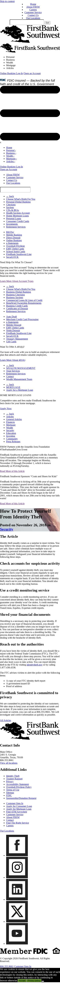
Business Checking (15, 294)
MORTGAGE (13, 387)
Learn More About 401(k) (12, 360)
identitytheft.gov (34, 664)
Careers (33, 9)
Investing (10, 436)
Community (12, 438)
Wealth (9, 62)
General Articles (14, 419)
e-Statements (12, 243)
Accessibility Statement (17, 784)
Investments (12, 224)
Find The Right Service (17, 823)
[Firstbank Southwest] (30, 42)
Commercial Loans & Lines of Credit (24, 300)
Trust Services (13, 371)
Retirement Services (16, 227)
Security (10, 430)
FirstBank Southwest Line (19, 254)
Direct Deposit (13, 237)
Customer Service (33, 12)
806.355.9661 (7, 966)
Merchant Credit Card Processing (22, 319)
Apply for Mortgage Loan (18, 809)
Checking (11, 204)
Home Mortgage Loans (17, 215)
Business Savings (14, 297)
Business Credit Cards (17, 305)
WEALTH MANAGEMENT (20, 368)
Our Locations (33, 18)
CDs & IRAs (12, 210)
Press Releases (13, 441)
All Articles (5, 720)
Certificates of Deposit (17, 308)
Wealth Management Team (19, 379)
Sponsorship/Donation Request (21, 798)
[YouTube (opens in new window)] (17, 943)
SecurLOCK (12, 257)
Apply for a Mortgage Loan (19, 390)
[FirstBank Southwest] (30, 738)
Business (10, 59)
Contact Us (33, 15)
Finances (10, 422)
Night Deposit (13, 330)
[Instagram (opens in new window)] (17, 877)
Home (33, 4)
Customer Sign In (14, 803)
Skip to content (7, 1)
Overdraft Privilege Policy (19, 787)
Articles (10, 68)
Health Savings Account (18, 213)
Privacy (10, 781)
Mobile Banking (14, 235)
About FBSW (33, 7)
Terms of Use (12, 789)
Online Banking (14, 240)
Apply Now (6, 408)
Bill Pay (10, 232)
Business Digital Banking (18, 292)
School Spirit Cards (15, 251)
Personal (10, 57)
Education (11, 433)
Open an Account (32, 73)
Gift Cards (11, 341)
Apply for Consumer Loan (19, 806)
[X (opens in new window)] (17, 921)
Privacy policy (34, 980)
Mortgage (11, 65)
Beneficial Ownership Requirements (23, 303)
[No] (43, 981)
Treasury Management (17, 338)
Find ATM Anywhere (16, 811)
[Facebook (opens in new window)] (17, 855)
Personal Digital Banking (18, 202)
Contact (10, 376)
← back (10, 196)
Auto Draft (11, 316)
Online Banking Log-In (11, 73)
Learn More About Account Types (16, 281)
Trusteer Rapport (14, 778)
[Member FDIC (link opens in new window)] (30, 953)
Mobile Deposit (13, 325)
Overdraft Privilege (15, 246)
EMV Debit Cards (15, 248)
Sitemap (10, 792)
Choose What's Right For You (20, 199)
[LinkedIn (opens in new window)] (17, 899)
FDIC (9, 795)
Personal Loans (13, 218)
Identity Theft (12, 776)
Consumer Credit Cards (17, 221)
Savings (10, 207)
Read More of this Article (12, 471)
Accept (22, 980)
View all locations (8, 763)
